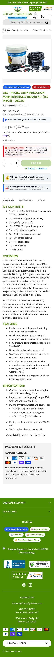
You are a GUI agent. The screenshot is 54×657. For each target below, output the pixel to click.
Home (5, 28)
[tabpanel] (27, 322)
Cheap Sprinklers (15, 651)
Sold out (36, 163)
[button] (42, 16)
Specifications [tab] (26, 200)
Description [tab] (8, 200)
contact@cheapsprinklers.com (21, 152)
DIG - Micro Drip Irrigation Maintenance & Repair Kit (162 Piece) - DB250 (27, 31)
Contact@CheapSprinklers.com (27, 603)
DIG (4, 111)
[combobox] (27, 22)
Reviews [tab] (41, 200)
